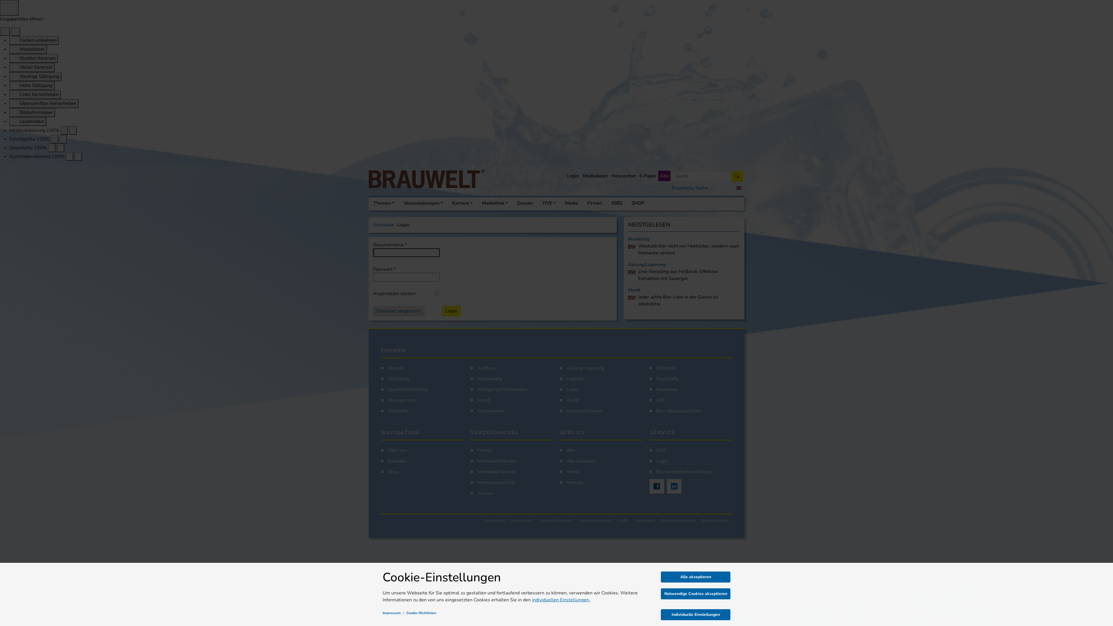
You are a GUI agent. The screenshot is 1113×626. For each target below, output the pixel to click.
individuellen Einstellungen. (561, 600)
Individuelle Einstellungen (696, 614)
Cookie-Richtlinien (421, 613)
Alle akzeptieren (695, 577)
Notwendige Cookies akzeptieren (695, 593)
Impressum (392, 613)
